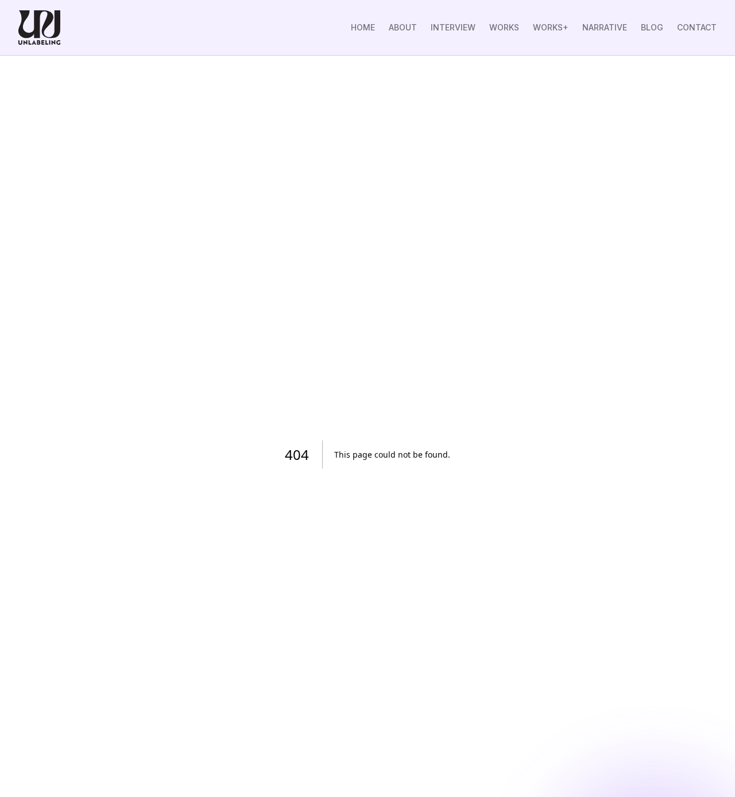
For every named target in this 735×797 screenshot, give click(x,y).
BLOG (652, 27)
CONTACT (697, 27)
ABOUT (403, 27)
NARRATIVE (604, 27)
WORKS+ (550, 27)
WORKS (504, 27)
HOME (363, 27)
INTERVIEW (453, 27)
